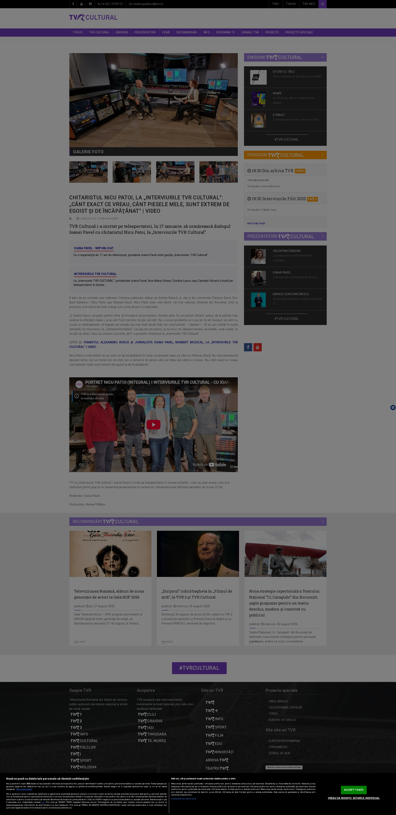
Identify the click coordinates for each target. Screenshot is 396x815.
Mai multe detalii (24, 789)
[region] (198, 794)
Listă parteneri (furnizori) (183, 799)
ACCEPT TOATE (353, 789)
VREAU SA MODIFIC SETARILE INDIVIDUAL (354, 798)
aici (43, 802)
